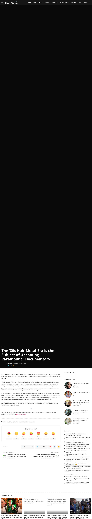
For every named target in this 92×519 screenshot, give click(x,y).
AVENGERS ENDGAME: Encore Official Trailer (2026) (78, 448)
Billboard (9, 363)
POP (49, 512)
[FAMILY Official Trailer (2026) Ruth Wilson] (68, 385)
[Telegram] (11, 365)
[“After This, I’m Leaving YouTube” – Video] (68, 394)
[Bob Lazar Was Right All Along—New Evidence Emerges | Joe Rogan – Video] (11, 506)
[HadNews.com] (12, 2)
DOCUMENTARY (74, 512)
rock (32, 421)
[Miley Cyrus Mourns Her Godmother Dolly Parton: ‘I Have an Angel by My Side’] (34, 506)
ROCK (2, 347)
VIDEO (10, 512)
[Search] (90, 2)
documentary (13, 421)
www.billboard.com (21, 414)
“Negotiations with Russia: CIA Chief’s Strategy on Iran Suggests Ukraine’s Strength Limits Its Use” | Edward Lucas (77, 459)
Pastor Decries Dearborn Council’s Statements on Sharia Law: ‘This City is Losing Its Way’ (81, 402)
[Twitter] (8, 365)
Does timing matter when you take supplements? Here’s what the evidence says (81, 420)
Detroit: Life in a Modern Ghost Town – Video (76, 476)
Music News (24, 421)
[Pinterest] (10, 365)
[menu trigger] (3, 2)
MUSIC (26, 512)
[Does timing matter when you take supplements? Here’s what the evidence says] (68, 421)
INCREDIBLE (5, 512)
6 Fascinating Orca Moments (72, 474)
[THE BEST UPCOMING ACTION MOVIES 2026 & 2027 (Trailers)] (68, 412)
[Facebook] (6, 365)
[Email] (13, 365)
